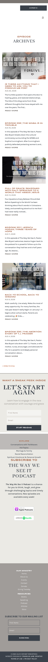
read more (11, 110)
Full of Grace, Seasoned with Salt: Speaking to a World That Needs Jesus (22, 190)
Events (24, 580)
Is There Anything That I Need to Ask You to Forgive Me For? (21, 86)
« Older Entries (8, 366)
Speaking (24, 600)
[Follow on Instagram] (22, 645)
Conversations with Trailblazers (24, 445)
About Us (24, 577)
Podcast (24, 603)
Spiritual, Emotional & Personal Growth (24, 457)
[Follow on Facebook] (18, 645)
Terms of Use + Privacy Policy (24, 659)
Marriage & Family (24, 451)
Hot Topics (24, 448)
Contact (24, 583)
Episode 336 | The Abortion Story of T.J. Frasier (23, 333)
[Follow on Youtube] (29, 645)
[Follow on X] (26, 645)
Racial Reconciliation (24, 454)
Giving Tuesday (24, 589)
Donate (33, 8)
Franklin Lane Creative (32, 656)
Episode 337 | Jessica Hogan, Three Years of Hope (21, 229)
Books (24, 597)
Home (24, 573)
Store (24, 609)
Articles (24, 606)
